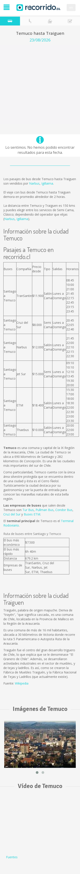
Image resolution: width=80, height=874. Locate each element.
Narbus (34, 183)
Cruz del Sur (11, 514)
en (71, 7)
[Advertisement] (40, 84)
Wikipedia (21, 683)
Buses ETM (32, 514)
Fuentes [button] (12, 857)
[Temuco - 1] (40, 744)
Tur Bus (28, 510)
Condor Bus (63, 510)
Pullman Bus (45, 510)
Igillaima (47, 183)
